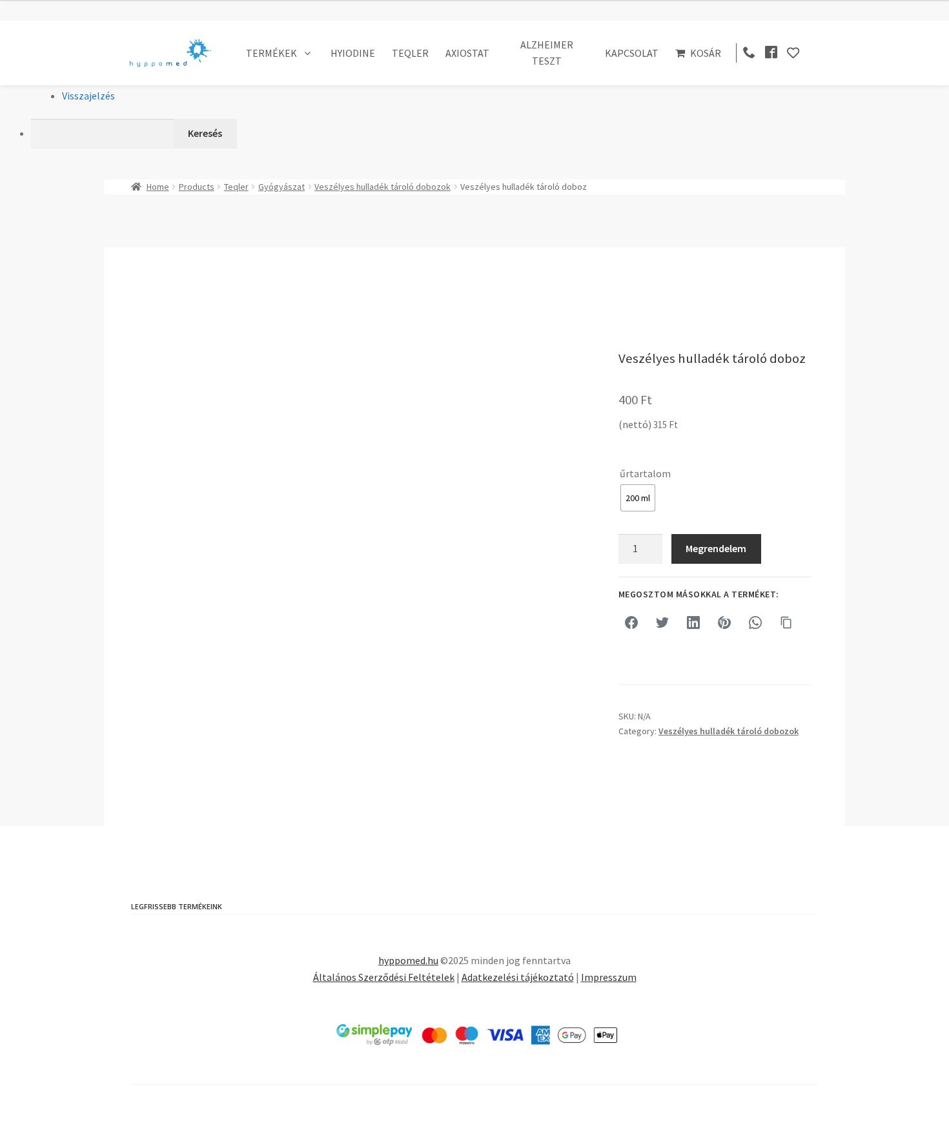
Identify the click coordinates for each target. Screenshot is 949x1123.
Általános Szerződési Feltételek (383, 977)
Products (196, 186)
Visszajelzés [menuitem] (88, 95)
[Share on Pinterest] (724, 622)
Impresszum (609, 977)
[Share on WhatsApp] (755, 622)
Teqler (236, 186)
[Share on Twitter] (662, 622)
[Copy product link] (786, 622)
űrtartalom (645, 473)
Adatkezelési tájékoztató (518, 977)
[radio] (638, 498)
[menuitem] (490, 134)
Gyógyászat (281, 186)
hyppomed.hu (408, 960)
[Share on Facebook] (631, 622)
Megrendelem (716, 548)
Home (158, 186)
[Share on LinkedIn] (693, 622)
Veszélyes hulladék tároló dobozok (382, 186)
